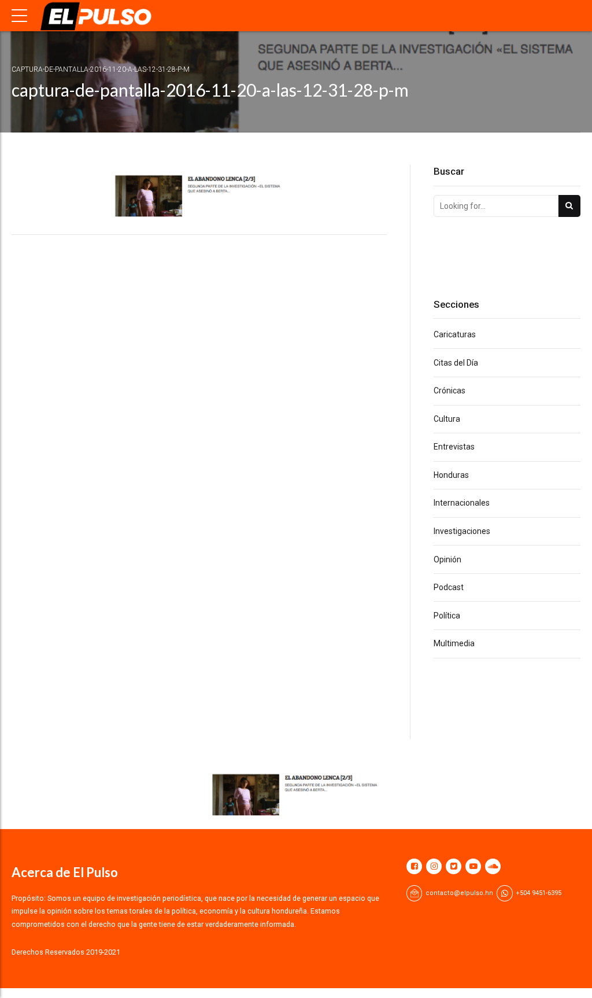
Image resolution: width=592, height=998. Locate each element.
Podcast (449, 587)
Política (447, 615)
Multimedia (454, 643)
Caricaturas (455, 334)
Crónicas (449, 390)
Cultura (447, 418)
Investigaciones (462, 531)
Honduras (451, 475)
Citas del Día (456, 362)
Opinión (447, 559)
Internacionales (462, 502)
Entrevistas (454, 446)
